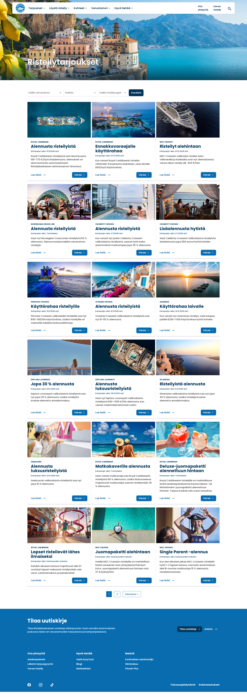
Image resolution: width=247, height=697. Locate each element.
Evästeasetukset (209, 684)
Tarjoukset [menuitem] (35, 8)
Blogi (79, 664)
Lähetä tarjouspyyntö (40, 664)
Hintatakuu (131, 664)
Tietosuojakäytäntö (182, 684)
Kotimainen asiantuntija (139, 659)
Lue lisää (39, 175)
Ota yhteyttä (203, 8)
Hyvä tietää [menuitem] (122, 8)
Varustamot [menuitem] (99, 8)
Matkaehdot (83, 668)
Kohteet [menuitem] (79, 8)
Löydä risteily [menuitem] (58, 8)
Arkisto (208, 629)
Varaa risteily (217, 8)
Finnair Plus (131, 668)
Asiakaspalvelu (36, 659)
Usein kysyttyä (85, 659)
